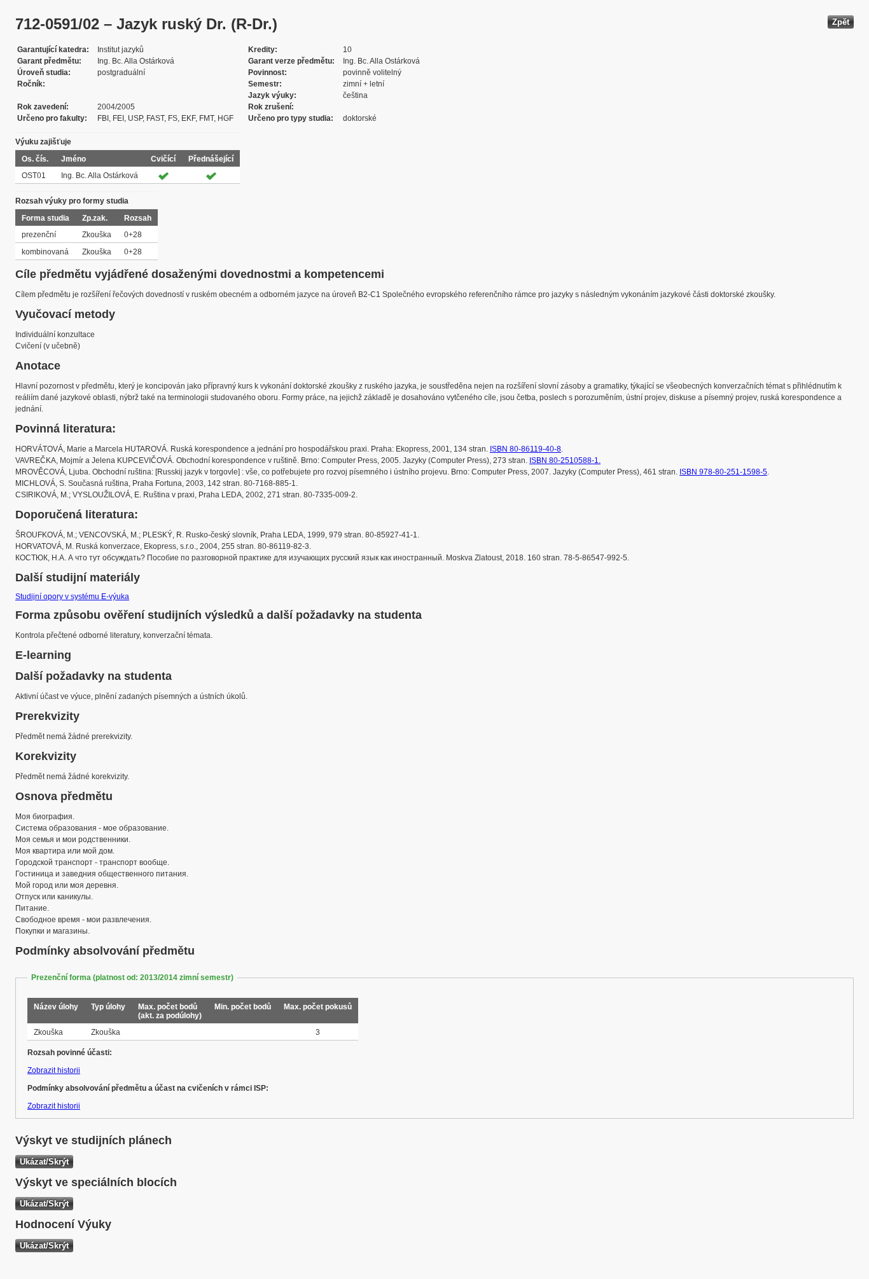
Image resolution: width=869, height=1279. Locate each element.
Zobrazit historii (53, 1070)
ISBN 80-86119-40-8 (525, 449)
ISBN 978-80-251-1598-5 (723, 471)
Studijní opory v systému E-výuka (72, 596)
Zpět (840, 22)
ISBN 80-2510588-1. (565, 460)
